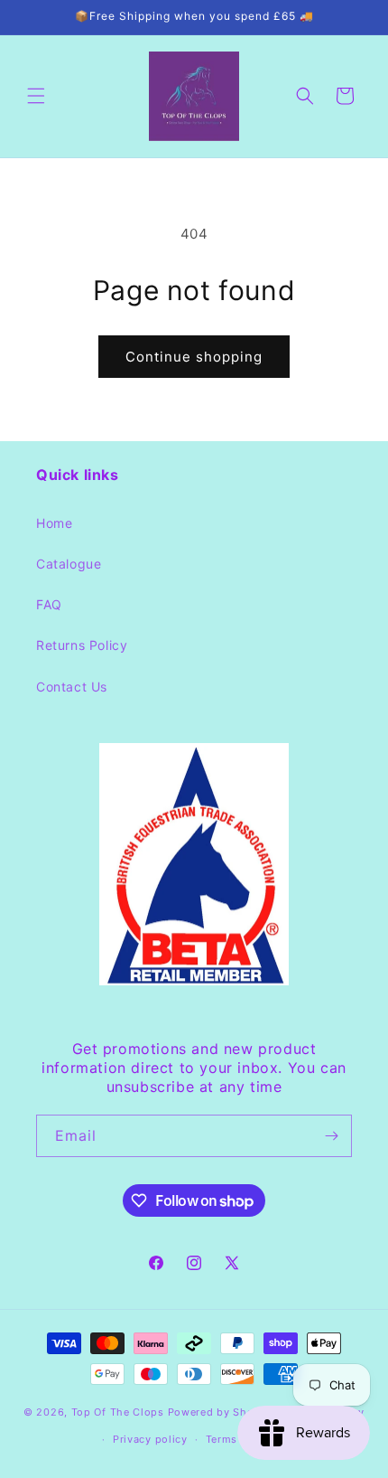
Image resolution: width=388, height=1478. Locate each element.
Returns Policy (81, 645)
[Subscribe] (331, 1136)
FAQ (49, 604)
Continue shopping (194, 356)
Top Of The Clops (117, 1411)
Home (54, 523)
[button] (36, 96)
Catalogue (68, 563)
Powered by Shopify (221, 1411)
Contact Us (71, 686)
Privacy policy (150, 1439)
